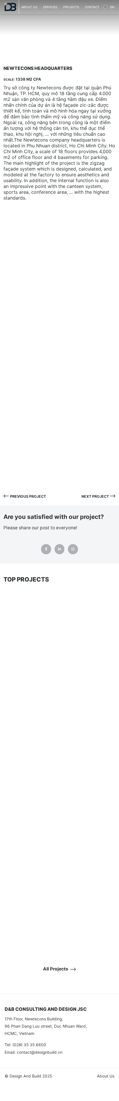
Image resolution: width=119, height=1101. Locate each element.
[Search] (105, 7)
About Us (105, 1076)
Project (39, 40)
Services (50, 7)
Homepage (14, 40)
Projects (71, 7)
